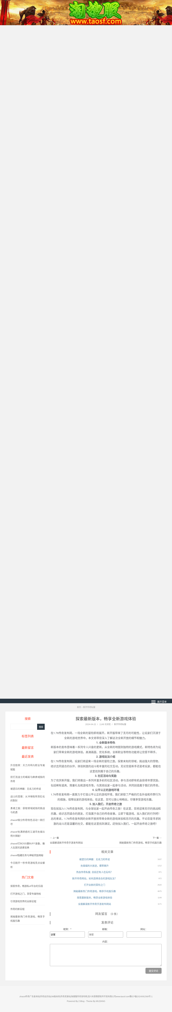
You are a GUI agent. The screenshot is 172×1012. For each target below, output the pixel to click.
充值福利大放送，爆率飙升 (94, 865)
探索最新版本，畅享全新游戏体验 (94, 897)
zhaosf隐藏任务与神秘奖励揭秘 (26, 855)
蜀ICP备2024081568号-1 (141, 996)
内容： (105, 941)
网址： (143, 929)
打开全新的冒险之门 (94, 884)
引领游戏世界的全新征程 (23, 901)
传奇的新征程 (17, 909)
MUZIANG (100, 1001)
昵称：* (67, 929)
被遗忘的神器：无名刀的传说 (25, 788)
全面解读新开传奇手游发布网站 (66, 842)
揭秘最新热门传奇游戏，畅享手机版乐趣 (140, 842)
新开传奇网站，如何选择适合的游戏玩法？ (94, 878)
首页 (79, 707)
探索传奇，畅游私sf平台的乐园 (26, 886)
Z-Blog (81, 1001)
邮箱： (105, 929)
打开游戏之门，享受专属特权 (25, 893)
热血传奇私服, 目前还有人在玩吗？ (94, 872)
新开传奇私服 (89, 707)
